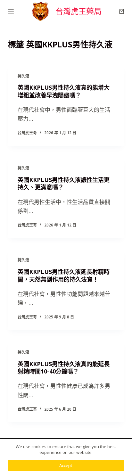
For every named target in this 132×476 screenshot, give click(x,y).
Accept (65, 465)
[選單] (11, 11)
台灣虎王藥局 (78, 11)
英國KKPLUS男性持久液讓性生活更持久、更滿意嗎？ (64, 183)
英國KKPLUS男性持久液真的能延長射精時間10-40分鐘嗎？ (64, 367)
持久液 (23, 76)
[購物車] (121, 11)
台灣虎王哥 (27, 132)
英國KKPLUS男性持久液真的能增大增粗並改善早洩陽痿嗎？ (64, 91)
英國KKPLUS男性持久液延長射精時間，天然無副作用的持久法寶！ (64, 275)
